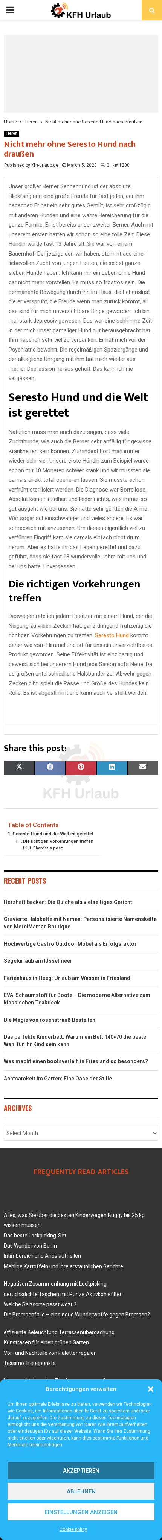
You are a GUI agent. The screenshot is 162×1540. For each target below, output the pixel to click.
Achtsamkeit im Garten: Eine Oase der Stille (58, 1079)
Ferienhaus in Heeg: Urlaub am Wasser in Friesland (67, 978)
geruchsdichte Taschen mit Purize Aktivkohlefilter (63, 1294)
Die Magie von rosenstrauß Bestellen (49, 1020)
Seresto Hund (111, 635)
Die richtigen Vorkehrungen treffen (58, 841)
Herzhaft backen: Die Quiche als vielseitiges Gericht (68, 902)
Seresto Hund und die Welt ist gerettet (53, 834)
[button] (150, 1389)
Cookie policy (73, 1529)
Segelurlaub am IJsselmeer (38, 961)
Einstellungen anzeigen (81, 1512)
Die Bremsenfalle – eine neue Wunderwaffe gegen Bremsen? (77, 1315)
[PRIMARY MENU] (10, 10)
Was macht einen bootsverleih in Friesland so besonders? (76, 1061)
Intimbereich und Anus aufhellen (42, 1256)
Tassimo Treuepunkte (30, 1363)
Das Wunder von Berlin (30, 1246)
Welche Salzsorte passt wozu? (40, 1304)
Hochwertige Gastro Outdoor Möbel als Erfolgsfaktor (70, 944)
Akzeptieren (81, 1470)
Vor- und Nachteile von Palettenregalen (50, 1353)
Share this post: (48, 848)
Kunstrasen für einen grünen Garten (46, 1342)
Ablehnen (81, 1491)
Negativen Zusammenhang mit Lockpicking (55, 1284)
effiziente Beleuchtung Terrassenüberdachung (59, 1332)
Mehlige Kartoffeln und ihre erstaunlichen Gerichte (63, 1266)
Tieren (11, 133)
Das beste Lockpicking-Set (35, 1236)
